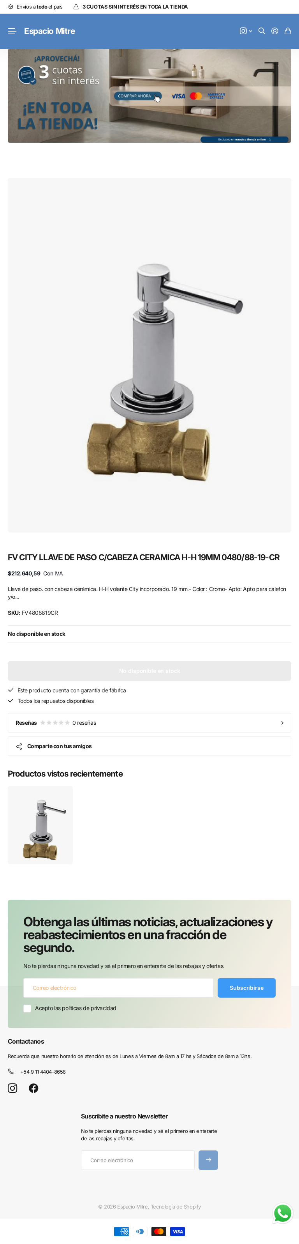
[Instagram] (12, 1088)
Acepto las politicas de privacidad (75, 1008)
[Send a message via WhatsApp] (283, 1213)
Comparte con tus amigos (59, 746)
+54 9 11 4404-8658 (43, 1072)
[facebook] (34, 1088)
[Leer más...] (246, 31)
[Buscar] (262, 31)
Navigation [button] (12, 31)
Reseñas (56, 722)
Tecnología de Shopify (176, 1206)
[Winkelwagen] (288, 31)
